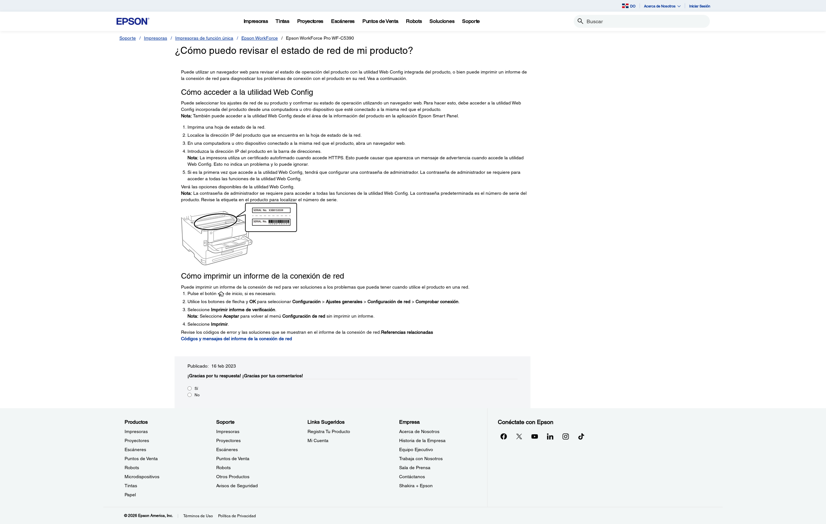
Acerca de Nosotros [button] (660, 6)
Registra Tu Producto (328, 431)
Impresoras (155, 38)
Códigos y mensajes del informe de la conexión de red (236, 338)
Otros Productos (232, 476)
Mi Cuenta (317, 440)
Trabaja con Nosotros (421, 458)
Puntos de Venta (141, 458)
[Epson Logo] (133, 21)
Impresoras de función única (204, 38)
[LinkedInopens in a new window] (550, 436)
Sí (196, 388)
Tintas (131, 485)
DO (633, 6)
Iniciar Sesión (699, 6)
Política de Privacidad (237, 516)
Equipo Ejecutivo (416, 449)
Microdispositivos (142, 476)
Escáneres (135, 449)
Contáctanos (412, 476)
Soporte (127, 38)
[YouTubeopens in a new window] (534, 436)
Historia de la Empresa (422, 440)
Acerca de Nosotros (419, 431)
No (197, 395)
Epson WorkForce (259, 38)
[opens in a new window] (581, 436)
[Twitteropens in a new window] (519, 436)
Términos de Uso (198, 516)
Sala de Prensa (414, 467)
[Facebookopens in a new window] (503, 436)
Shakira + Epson (416, 485)
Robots (132, 467)
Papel (130, 494)
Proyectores (137, 440)
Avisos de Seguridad (237, 485)
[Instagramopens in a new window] (565, 436)
